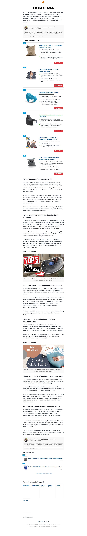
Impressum (40, 521)
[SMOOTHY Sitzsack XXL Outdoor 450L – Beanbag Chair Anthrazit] (31, 75)
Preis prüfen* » (58, 62)
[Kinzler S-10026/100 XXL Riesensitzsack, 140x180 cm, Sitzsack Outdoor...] (31, 163)
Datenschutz (46, 521)
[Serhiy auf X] (55, 27)
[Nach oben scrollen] (81, 531)
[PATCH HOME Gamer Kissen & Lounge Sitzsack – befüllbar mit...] (31, 120)
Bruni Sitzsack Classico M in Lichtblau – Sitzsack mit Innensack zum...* (49, 93)
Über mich (41, 36)
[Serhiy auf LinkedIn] (54, 27)
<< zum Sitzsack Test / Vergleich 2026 (43, 473)
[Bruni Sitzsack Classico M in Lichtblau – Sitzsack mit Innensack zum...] (31, 97)
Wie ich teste (35, 36)
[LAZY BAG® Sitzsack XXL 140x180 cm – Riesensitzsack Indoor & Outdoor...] (31, 143)
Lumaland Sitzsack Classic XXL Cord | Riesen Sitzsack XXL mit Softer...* (50, 46)
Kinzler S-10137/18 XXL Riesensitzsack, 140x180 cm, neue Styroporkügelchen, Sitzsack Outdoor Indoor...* (45, 466)
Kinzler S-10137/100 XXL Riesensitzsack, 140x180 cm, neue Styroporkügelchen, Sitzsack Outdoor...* (45, 458)
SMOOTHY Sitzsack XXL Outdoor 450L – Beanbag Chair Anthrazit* (49, 70)
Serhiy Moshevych (44, 27)
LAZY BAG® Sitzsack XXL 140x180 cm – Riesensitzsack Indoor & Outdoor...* (49, 138)
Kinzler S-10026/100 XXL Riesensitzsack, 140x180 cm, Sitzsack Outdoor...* (49, 158)
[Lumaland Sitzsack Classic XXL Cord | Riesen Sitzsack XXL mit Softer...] (31, 50)
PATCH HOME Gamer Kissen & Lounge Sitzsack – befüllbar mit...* (51, 115)
